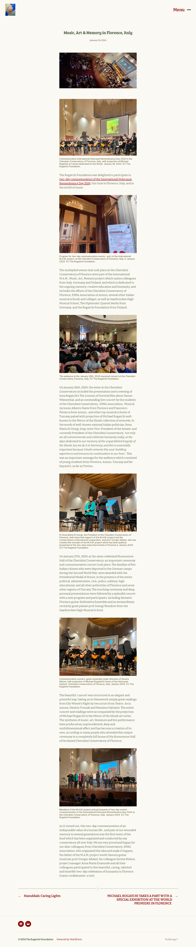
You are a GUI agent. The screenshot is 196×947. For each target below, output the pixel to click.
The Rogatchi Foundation (39, 939)
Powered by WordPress (69, 939)
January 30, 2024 (98, 40)
